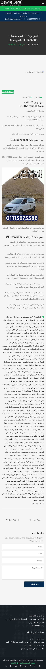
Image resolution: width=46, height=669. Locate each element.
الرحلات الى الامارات (20, 349)
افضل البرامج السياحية (23, 343)
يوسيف (35, 500)
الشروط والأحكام (17, 663)
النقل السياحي (35, 359)
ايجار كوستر (35, 410)
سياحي (31, 465)
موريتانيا (8, 491)
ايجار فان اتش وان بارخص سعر (23, 407)
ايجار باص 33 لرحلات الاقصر (25, 372)
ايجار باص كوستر (32, 384)
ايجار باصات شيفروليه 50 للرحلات (14, 384)
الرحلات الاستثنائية (30, 346)
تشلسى (27, 423)
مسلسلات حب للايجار (19, 491)
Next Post (35, 520)
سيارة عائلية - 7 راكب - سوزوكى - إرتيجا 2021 (23, 471)
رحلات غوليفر (13, 439)
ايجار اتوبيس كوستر (14, 362)
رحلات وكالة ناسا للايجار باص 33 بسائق (17, 446)
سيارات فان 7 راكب (37, 468)
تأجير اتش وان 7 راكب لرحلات (28, 420)
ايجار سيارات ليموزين (26, 397)
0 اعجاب (37, 97)
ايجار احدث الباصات (9, 365)
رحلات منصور (28, 442)
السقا (42, 356)
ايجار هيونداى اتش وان (32, 417)
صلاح (18, 474)
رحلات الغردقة (9, 429)
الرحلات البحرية (33, 349)
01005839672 (32, 19)
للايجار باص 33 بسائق (13, 484)
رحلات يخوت (14, 452)
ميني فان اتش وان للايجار (14, 494)
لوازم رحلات (17, 487)
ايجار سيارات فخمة (28, 394)
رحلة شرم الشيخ (38, 458)
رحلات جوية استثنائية (31, 436)
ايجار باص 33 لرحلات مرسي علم (20, 378)
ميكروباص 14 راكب (30, 494)
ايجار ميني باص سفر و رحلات (33, 645)
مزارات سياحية (33, 491)
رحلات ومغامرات (38, 449)
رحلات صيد (35, 439)
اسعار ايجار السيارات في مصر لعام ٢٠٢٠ (25, 339)
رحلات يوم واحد (15, 455)
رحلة (7, 455)
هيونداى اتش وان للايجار (18, 497)
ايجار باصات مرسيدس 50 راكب (19, 388)
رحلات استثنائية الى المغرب (23, 426)
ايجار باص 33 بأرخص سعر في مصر (24, 368)
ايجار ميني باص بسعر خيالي (20, 410)
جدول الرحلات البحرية (16, 423)
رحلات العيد (19, 429)
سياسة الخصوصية (29, 663)
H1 (28, 44)
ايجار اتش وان (24, 359)
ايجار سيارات (30, 391)
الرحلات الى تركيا (32, 352)
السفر (4, 352)
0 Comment (26, 97)
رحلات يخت (19, 449)
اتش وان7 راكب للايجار (31, 320)
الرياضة (22, 352)
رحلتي (15, 458)
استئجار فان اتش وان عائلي (34, 330)
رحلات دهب (19, 436)
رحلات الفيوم (18, 433)
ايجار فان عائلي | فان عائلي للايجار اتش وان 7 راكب (25, 642)
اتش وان (16, 317)
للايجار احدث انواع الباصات (30, 484)
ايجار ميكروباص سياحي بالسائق (32, 648)
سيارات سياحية (11, 465)
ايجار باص (41, 368)
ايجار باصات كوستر (37, 388)
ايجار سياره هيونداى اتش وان (28, 404)
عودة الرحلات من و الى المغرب (28, 478)
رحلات (36, 426)
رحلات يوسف (26, 455)
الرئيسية (35, 44)
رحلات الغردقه (39, 433)
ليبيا (11, 487)
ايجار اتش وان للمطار (29, 362)
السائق (16, 352)
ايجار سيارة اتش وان (30, 401)
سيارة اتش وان (19, 468)
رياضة (10, 458)
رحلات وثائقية (36, 446)
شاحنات (36, 474)
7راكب (32, 317)
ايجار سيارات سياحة (18, 391)
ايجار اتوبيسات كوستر (24, 365)
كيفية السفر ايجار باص (30, 481)
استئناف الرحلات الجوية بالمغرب (33, 333)
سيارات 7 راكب (22, 465)
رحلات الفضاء (28, 433)
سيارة (27, 468)
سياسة (42, 474)
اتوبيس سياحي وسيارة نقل (13, 320)
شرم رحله (24, 474)
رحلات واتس (18, 442)
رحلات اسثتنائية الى (30, 429)
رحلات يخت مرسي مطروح (29, 452)
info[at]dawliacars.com (13, 19)
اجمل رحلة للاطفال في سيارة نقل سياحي (29, 323)
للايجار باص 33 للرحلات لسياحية (33, 487)
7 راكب (38, 317)
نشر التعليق (34, 584)
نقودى (29, 497)
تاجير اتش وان (36, 423)
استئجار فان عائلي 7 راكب (15, 330)
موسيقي (41, 494)
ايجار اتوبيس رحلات (37, 639)
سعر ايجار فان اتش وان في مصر (25, 462)
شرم (30, 474)
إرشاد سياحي (24, 317)
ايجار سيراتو (13, 404)
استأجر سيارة (10, 327)
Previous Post (12, 520)
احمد (12, 323)
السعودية (10, 352)
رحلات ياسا (27, 449)
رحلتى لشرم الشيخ (25, 458)
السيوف (30, 356)
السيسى (37, 356)
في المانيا (13, 478)
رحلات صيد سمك (25, 439)
